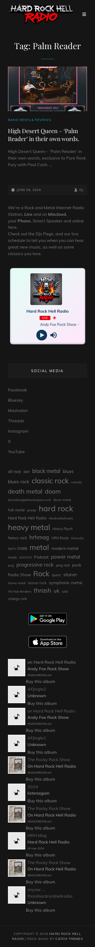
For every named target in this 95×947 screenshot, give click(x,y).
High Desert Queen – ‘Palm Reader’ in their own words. (43, 135)
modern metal (64, 548)
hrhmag (39, 537)
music (12, 557)
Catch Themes (69, 939)
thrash (42, 590)
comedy (76, 482)
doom (53, 491)
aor (26, 471)
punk (76, 565)
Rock (41, 573)
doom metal (62, 500)
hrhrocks (77, 538)
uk (56, 590)
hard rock (56, 508)
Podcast (41, 557)
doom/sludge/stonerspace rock (29, 500)
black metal (46, 471)
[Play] (41, 335)
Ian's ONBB (17, 548)
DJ (81, 190)
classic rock (50, 480)
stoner (70, 574)
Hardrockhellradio (61, 518)
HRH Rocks (60, 538)
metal (39, 547)
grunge (31, 510)
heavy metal (29, 527)
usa (65, 591)
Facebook (17, 389)
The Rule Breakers (19, 591)
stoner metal (17, 583)
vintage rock (17, 599)
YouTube (16, 451)
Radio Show (19, 574)
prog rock (63, 565)
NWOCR (25, 557)
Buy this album (40, 681)
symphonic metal (65, 582)
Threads (16, 420)
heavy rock (17, 538)
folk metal (16, 510)
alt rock (14, 471)
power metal (65, 557)
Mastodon (18, 410)
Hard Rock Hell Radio (27, 518)
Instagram (18, 431)
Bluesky (15, 400)
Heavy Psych (63, 529)
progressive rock (35, 564)
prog (11, 565)
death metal (25, 491)
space (56, 575)
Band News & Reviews (29, 120)
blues (68, 471)
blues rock (18, 481)
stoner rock (37, 583)
